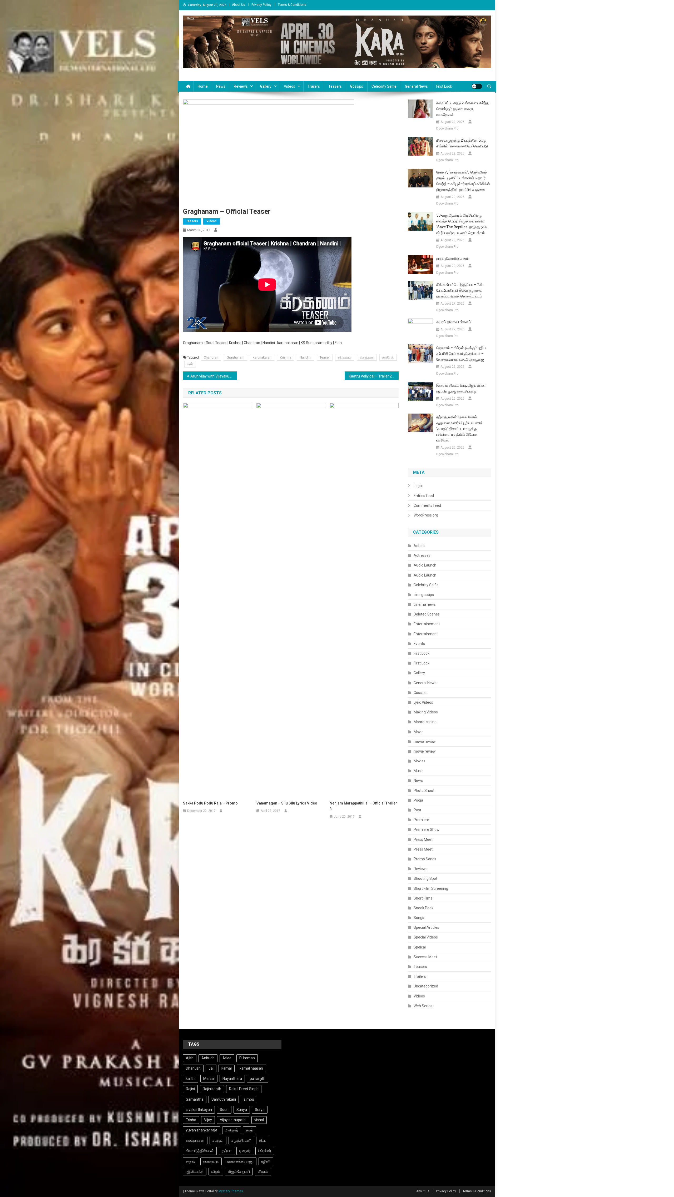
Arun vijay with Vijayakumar (213, 376)
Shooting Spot (425, 878)
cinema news (425, 604)
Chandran (211, 357)
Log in (418, 486)
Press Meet (423, 839)
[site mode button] (477, 86)
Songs (419, 918)
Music (418, 771)
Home (203, 86)
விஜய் (215, 1171)
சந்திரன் (388, 357)
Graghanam (235, 357)
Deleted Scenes (427, 614)
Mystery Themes (231, 1191)
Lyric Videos (423, 702)
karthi (190, 1078)
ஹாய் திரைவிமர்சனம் (452, 258)
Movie (419, 732)
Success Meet (425, 957)
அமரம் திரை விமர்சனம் (454, 322)
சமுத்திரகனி (241, 1140)
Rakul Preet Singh (244, 1089)
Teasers (335, 86)
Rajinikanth (212, 1089)
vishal (259, 1120)
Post (417, 810)
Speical (420, 947)
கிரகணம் (344, 357)
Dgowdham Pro (447, 128)
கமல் (249, 1130)
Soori (224, 1109)
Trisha (191, 1120)
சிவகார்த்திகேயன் (200, 1151)
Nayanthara (232, 1078)
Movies (419, 761)
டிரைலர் (244, 1151)
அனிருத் (231, 1130)
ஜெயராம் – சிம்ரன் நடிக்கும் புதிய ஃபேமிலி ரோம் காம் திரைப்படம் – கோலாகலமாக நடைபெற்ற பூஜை (461, 353)
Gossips (356, 86)
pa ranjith (257, 1078)
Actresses (422, 555)
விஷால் (263, 1171)
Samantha (195, 1099)
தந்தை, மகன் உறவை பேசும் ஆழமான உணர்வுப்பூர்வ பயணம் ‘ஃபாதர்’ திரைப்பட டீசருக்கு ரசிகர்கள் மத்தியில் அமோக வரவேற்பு (459, 428)
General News (416, 86)
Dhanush (193, 1068)
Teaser (325, 357)
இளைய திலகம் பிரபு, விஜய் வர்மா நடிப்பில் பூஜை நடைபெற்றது (460, 388)
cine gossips (424, 595)
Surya (260, 1109)
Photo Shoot (424, 790)
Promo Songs (425, 859)
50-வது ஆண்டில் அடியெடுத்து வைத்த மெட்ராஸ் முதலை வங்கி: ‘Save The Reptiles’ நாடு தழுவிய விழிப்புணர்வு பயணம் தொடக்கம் (462, 224)
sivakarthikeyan (199, 1109)
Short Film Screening (431, 888)
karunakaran (262, 357)
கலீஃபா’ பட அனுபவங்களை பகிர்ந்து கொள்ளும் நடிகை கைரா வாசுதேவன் (462, 109)
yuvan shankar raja (201, 1130)
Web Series (423, 1006)
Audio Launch (425, 565)
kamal (226, 1068)
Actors (419, 546)
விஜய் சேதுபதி (239, 1171)
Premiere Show (426, 829)
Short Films (423, 898)
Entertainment (426, 634)
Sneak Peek (423, 908)
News (220, 86)
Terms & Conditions (292, 5)
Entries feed (424, 496)
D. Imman (247, 1058)
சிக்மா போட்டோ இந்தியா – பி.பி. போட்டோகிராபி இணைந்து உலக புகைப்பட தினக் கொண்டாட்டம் (460, 290)
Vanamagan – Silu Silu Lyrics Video (286, 803)
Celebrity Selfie (384, 86)
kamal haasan (251, 1068)
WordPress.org (426, 515)
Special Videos (426, 937)
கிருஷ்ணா (367, 357)
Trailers (314, 86)
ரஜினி (265, 1161)
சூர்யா (226, 1151)
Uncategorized (426, 986)
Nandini (305, 357)
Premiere (421, 820)
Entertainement (427, 624)
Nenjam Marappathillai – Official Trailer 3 (363, 806)
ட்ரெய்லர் (264, 1151)
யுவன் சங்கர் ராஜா (240, 1161)
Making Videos (426, 712)
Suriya (241, 1109)
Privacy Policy (261, 5)
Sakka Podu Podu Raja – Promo (210, 803)
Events (419, 644)
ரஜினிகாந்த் (195, 1171)
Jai (211, 1068)
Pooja (418, 800)
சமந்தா (218, 1140)
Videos (289, 86)
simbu (249, 1099)
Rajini (190, 1089)
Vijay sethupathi (233, 1120)
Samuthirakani (223, 1099)
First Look (444, 86)
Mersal (209, 1078)
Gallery (265, 86)
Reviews (241, 86)
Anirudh (208, 1058)
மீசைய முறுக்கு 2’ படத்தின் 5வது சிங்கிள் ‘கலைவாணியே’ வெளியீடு (462, 143)
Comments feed (427, 505)
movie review (425, 741)
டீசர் (190, 364)
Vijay (208, 1120)
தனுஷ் (190, 1161)
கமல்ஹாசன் (195, 1140)
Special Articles (426, 927)
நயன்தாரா (211, 1161)
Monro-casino (425, 722)
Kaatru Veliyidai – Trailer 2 (370, 376)
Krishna (285, 357)
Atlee (226, 1058)
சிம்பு (262, 1140)
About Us (238, 5)
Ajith (190, 1058)
